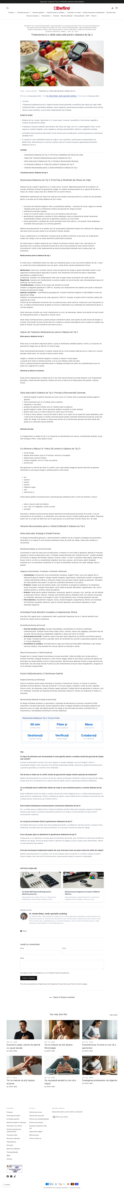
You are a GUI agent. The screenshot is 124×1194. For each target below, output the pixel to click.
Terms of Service (77, 984)
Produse (11, 12)
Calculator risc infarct (74, 12)
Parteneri (56, 16)
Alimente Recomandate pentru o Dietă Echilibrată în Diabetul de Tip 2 (51, 168)
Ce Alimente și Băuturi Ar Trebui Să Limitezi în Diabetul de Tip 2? (49, 164)
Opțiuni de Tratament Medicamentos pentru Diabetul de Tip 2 (48, 158)
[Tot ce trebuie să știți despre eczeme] (24, 1065)
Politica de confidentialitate (39, 1119)
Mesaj (22, 958)
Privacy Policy (63, 984)
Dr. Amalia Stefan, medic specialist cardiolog (61, 96)
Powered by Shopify (74, 1187)
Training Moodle (79, 16)
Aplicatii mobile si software (56, 12)
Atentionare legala (35, 1131)
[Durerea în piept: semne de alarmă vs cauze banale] (24, 1029)
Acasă (22, 91)
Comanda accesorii (23, 12)
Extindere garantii (38, 12)
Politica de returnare (36, 1116)
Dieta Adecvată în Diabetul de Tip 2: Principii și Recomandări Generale (51, 161)
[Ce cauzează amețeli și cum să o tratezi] (62, 1065)
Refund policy (34, 1135)
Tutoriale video (111, 12)
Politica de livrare (35, 1112)
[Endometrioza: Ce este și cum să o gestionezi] (99, 1029)
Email (64, 948)
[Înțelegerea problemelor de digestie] (99, 1065)
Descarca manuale (33, 16)
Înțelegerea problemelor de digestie (99, 1080)
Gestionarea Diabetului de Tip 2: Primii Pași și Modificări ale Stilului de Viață (53, 155)
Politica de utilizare (36, 1122)
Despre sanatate (31, 91)
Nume (22, 948)
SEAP (87, 16)
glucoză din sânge (51, 189)
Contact (93, 16)
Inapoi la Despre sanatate (63, 997)
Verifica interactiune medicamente (94, 12)
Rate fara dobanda (66, 16)
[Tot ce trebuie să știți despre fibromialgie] (62, 1029)
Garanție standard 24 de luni (38, 1127)
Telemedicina (45, 16)
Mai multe (113, 1015)
